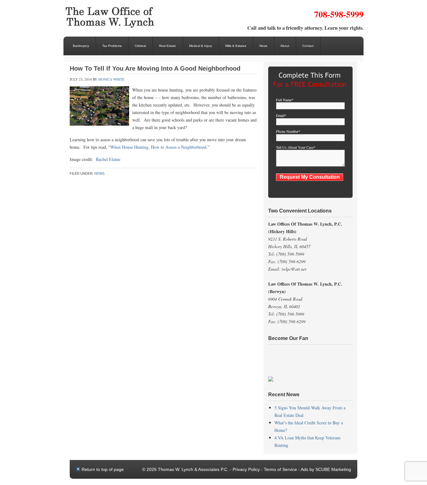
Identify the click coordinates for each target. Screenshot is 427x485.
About (284, 46)
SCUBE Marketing (333, 469)
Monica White (111, 79)
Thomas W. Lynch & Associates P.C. (113, 17)
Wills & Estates (235, 46)
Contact (308, 46)
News (263, 46)
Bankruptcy (81, 46)
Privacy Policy (246, 469)
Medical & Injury (200, 46)
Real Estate (167, 46)
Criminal (140, 46)
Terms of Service (280, 469)
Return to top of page (103, 469)
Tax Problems (112, 46)
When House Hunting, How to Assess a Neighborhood (158, 147)
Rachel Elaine (108, 159)
